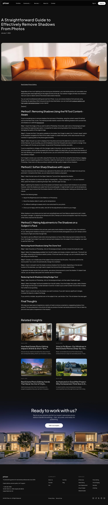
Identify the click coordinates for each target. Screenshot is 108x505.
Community (26, 3)
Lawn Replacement (83, 485)
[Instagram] (101, 498)
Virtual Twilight (81, 488)
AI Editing (95, 488)
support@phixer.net (8, 491)
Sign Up (102, 3)
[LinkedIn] (104, 498)
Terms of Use (59, 498)
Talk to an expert (54, 425)
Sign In (94, 3)
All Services (81, 480)
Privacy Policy (51, 498)
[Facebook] (96, 498)
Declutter (95, 485)
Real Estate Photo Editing (29, 84)
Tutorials (50, 482)
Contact (53, 3)
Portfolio (18, 3)
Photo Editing (96, 480)
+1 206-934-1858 (7, 487)
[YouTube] (93, 498)
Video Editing (81, 482)
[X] (98, 498)
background (40, 122)
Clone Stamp (36, 252)
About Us (45, 3)
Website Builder (82, 490)
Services (36, 3)
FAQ (49, 485)
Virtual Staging (96, 482)
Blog (64, 482)
